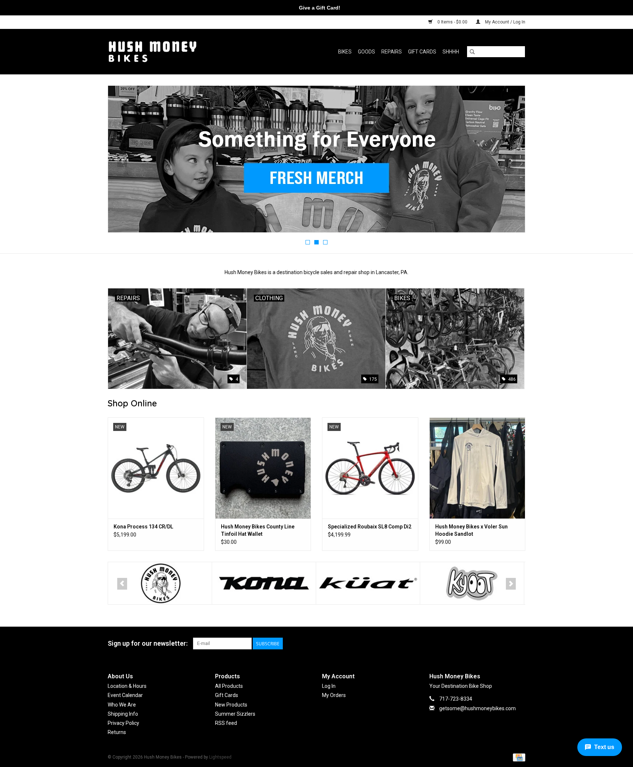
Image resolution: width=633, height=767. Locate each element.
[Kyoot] (371, 583)
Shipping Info (123, 714)
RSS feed (226, 723)
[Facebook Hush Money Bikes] (506, 643)
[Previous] (122, 161)
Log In (329, 686)
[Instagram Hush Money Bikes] (519, 643)
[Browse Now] (327, 159)
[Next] (511, 161)
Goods (366, 52)
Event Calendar (125, 695)
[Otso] (475, 583)
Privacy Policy (123, 723)
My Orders (334, 695)
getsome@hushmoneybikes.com (477, 708)
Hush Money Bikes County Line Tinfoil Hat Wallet (258, 530)
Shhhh (451, 52)
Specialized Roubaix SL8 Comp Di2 (369, 527)
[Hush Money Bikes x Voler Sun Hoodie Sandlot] (477, 467)
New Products (231, 705)
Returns (117, 732)
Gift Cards (422, 52)
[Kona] (163, 583)
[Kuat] (267, 583)
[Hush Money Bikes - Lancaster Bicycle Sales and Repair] (175, 51)
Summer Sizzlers (235, 714)
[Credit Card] (517, 757)
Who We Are (122, 705)
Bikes (345, 52)
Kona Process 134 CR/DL (143, 527)
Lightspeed (220, 757)
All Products (229, 686)
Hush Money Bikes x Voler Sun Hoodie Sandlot (471, 530)
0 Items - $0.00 (452, 22)
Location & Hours (127, 686)
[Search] (472, 52)
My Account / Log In (504, 22)
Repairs (391, 52)
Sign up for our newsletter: (148, 643)
